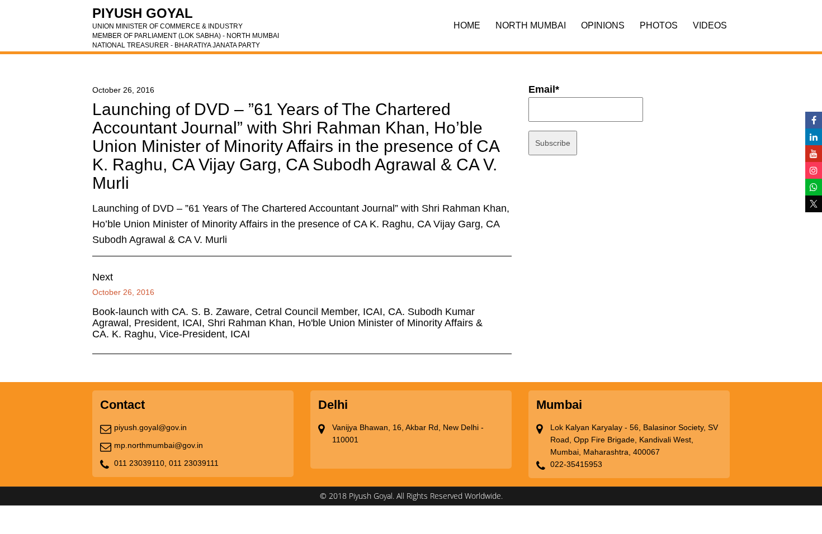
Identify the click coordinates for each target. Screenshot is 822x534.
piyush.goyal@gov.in (150, 427)
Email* (543, 89)
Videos (710, 25)
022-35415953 (576, 464)
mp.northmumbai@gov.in (158, 445)
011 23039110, (140, 463)
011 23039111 (194, 463)
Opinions (603, 25)
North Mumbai (530, 25)
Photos (659, 25)
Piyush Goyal (185, 17)
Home (466, 25)
